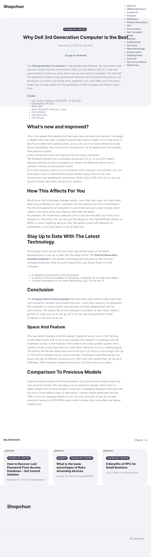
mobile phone (134, 42)
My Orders (132, 45)
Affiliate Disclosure (136, 9)
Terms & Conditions (137, 62)
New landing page (136, 48)
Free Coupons (134, 29)
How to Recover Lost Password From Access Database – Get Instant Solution (24, 469)
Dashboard (132, 19)
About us (131, 5)
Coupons (131, 15)
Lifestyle (131, 38)
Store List (131, 58)
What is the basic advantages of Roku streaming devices (70, 467)
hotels (130, 35)
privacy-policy (134, 52)
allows (103, 162)
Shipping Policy (135, 55)
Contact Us (132, 12)
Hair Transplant (134, 32)
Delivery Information (137, 22)
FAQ (129, 25)
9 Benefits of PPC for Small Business (121, 465)
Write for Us (133, 65)
